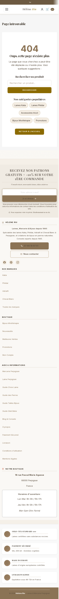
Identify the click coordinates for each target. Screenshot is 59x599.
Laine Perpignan (9, 379)
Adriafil (5, 291)
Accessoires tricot (29, 113)
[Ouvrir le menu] (7, 9)
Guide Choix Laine (10, 387)
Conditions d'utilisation (12, 451)
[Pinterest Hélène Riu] (11, 262)
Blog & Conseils (9, 419)
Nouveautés (7, 331)
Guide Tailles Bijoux (10, 403)
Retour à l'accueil (29, 131)
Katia (4, 275)
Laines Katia (20, 105)
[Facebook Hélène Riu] (4, 262)
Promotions (41, 120)
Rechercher (29, 90)
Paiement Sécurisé (10, 435)
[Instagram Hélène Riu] (17, 262)
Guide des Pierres (10, 395)
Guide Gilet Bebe (9, 411)
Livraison (6, 443)
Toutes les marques (10, 307)
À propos (6, 427)
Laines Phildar (38, 105)
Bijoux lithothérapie (21, 120)
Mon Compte (7, 355)
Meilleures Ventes (10, 339)
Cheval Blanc (8, 299)
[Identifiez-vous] (42, 9)
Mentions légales (9, 459)
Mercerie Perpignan (10, 371)
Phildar (5, 283)
